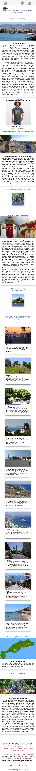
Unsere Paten (20, 750)
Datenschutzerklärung (26, 754)
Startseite (5, 748)
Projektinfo (19, 748)
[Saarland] (31, 3)
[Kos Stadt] (22, 3)
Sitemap (12, 748)
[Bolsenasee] (3, 3)
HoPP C (24, 766)
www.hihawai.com (19, 762)
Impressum (15, 754)
